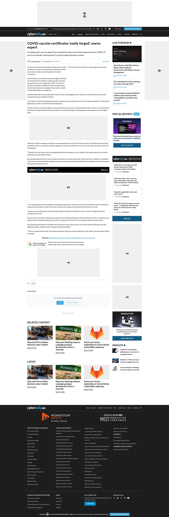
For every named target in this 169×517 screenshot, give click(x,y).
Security (80, 34)
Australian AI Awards (62, 439)
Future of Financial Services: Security (96, 449)
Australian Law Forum (63, 465)
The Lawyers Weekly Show (121, 440)
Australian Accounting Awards (65, 436)
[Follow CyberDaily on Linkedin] (98, 29)
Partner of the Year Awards (93, 465)
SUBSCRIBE (90, 503)
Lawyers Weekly (32, 459)
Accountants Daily (33, 431)
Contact (58, 504)
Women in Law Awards (120, 428)
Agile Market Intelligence (34, 507)
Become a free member (133, 29)
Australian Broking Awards (64, 449)
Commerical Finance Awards (93, 431)
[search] (141, 408)
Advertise (59, 501)
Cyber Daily (31, 447)
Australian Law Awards (63, 461)
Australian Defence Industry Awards (67, 458)
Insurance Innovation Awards (93, 456)
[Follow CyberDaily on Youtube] (109, 29)
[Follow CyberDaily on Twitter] (102, 29)
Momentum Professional (121, 449)
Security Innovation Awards (93, 477)
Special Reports (125, 114)
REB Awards (88, 471)
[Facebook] (114, 498)
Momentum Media (33, 501)
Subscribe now (127, 338)
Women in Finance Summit (93, 487)
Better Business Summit (63, 480)
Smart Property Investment (35, 472)
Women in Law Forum (120, 431)
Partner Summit (89, 468)
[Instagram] (125, 498)
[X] (121, 498)
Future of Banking (90, 443)
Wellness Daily (31, 481)
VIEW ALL (104, 170)
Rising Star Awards (90, 474)
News (73, 34)
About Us (59, 498)
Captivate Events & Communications (38, 504)
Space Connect (31, 475)
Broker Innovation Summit (64, 487)
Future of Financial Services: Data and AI (97, 446)
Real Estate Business (33, 468)
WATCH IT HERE (121, 75)
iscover (135, 34)
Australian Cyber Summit (63, 455)
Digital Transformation (92, 34)
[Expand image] (70, 87)
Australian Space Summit (63, 471)
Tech (103, 34)
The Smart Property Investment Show (124, 443)
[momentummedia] (55, 418)
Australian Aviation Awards (64, 443)
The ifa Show (117, 437)
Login (119, 29)
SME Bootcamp (89, 481)
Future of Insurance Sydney (93, 452)
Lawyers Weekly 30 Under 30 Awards (96, 459)
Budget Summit (89, 428)
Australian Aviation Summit (64, 446)
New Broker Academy (91, 462)
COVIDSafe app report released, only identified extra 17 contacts (71, 238)
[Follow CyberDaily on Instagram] (106, 29)
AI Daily (29, 437)
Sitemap (58, 507)
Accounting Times (32, 434)
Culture (119, 34)
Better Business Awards (63, 477)
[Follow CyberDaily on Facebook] (94, 29)
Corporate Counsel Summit (93, 434)
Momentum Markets (33, 498)
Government (111, 34)
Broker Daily (31, 443)
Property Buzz (31, 465)
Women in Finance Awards (93, 484)
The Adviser (31, 478)
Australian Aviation (33, 440)
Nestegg (29, 462)
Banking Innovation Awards (64, 474)
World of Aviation (32, 484)
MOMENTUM (41, 29)
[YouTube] (128, 498)
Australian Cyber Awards (63, 452)
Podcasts (127, 34)
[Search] (141, 34)
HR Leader (30, 456)
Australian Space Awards (63, 468)
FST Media (30, 453)
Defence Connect (32, 450)
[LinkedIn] (118, 498)
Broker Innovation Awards (64, 483)
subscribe (78, 29)
